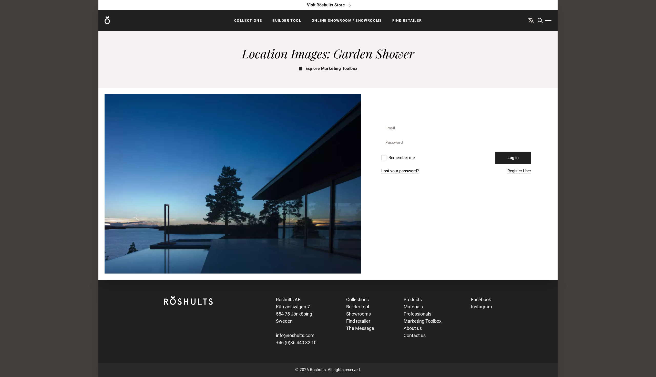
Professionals (417, 314)
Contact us (415, 335)
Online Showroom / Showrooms (347, 20)
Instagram (481, 306)
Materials (413, 306)
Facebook (481, 299)
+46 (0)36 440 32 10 (296, 342)
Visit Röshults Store (326, 5)
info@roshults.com (295, 335)
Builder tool (286, 20)
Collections (248, 20)
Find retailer (407, 20)
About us (413, 328)
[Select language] (531, 20)
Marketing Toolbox (423, 321)
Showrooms (358, 314)
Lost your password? (400, 171)
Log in (513, 157)
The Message (360, 328)
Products (413, 299)
